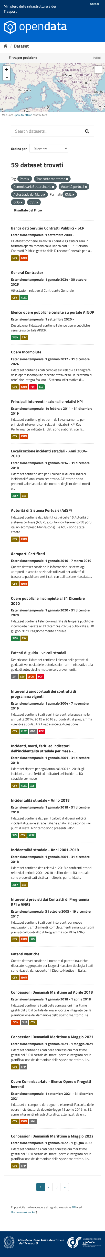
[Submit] (87, 131)
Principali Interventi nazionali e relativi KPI (47, 401)
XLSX (24, 297)
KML (33, 1121)
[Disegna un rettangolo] (98, 69)
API (74, 1207)
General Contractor (27, 272)
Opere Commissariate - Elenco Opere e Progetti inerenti (51, 1083)
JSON (24, 258)
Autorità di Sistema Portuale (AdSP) (41, 510)
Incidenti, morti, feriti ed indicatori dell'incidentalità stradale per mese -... (43, 748)
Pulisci (97, 57)
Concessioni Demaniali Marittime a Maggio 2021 (52, 1037)
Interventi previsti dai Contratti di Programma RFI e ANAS (50, 901)
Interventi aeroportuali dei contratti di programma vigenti (43, 693)
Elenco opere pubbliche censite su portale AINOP (52, 312)
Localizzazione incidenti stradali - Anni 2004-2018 (49, 453)
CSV (14, 258)
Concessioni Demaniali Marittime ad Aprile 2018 (52, 992)
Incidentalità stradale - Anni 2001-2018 (45, 850)
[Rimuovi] (28, 179)
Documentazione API (23, 1212)
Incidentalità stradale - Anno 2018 (40, 800)
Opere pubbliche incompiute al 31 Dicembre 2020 (48, 600)
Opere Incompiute (26, 352)
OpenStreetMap (23, 115)
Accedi (94, 3)
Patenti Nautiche (25, 954)
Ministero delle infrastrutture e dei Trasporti (30, 8)
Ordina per (19, 148)
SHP (24, 1022)
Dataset (21, 46)
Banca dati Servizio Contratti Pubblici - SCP (47, 228)
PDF (33, 387)
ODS (32, 731)
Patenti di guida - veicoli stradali (38, 653)
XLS (41, 387)
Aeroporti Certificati (28, 554)
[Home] (6, 46)
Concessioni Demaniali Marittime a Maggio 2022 (52, 1136)
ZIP (14, 676)
